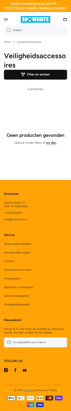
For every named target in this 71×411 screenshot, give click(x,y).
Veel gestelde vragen (17, 252)
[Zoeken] (7, 30)
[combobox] (35, 30)
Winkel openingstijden (18, 244)
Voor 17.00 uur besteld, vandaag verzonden (35, 8)
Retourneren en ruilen (17, 269)
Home (7, 42)
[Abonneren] (62, 342)
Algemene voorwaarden (19, 287)
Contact (9, 261)
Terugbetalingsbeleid (17, 304)
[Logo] (35, 19)
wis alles (51, 142)
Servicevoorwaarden (17, 296)
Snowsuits (29, 390)
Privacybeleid (12, 278)
